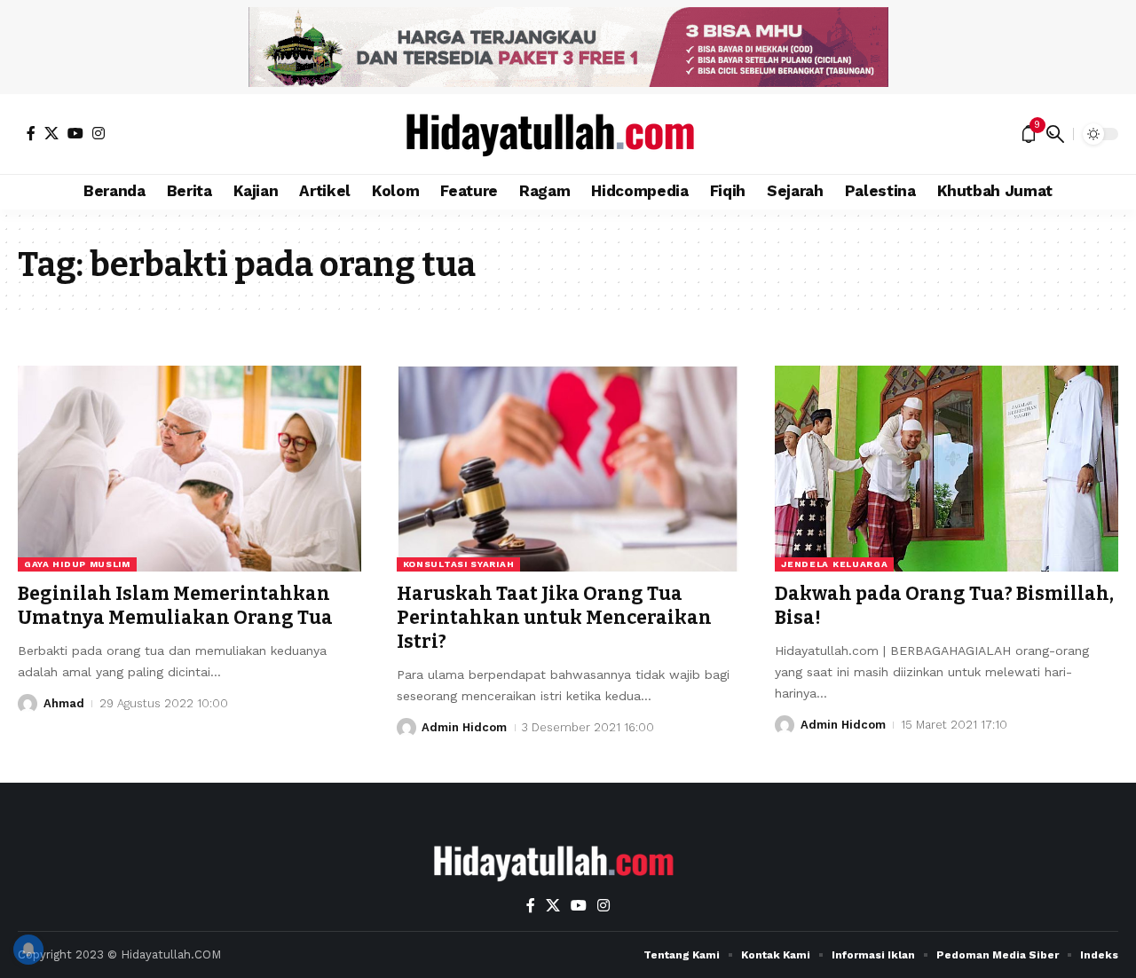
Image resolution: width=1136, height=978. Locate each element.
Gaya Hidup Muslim (77, 564)
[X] (51, 133)
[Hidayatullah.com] (567, 134)
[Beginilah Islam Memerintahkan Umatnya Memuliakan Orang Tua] (189, 469)
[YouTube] (75, 133)
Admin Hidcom (464, 727)
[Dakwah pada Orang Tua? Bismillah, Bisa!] (946, 469)
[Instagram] (98, 133)
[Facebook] (31, 133)
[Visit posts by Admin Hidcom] (406, 727)
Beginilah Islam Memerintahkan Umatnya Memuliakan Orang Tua (175, 605)
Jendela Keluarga (834, 564)
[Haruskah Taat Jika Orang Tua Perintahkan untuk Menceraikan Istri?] (568, 469)
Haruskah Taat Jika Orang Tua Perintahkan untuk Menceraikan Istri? (554, 618)
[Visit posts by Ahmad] (27, 704)
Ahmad (63, 703)
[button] (1055, 134)
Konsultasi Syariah (459, 564)
